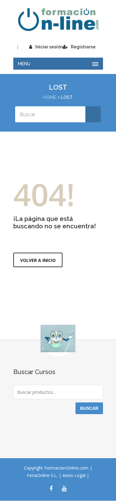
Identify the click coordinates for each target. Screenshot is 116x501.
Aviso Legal (74, 475)
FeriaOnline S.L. (43, 475)
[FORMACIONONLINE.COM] (58, 20)
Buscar (89, 408)
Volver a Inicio (38, 260)
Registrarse (83, 46)
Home (49, 97)
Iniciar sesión (49, 46)
